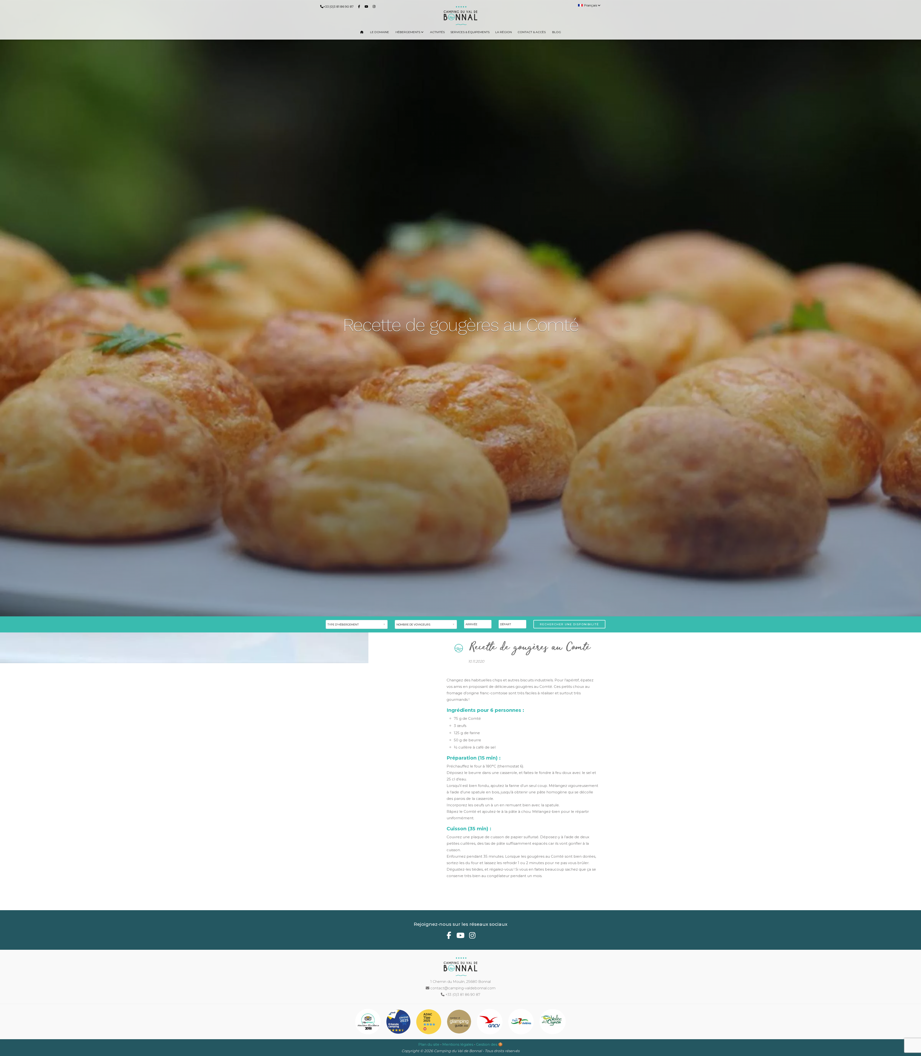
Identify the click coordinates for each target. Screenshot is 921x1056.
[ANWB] (399, 1022)
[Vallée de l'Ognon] (552, 1022)
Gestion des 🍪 (489, 1044)
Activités (437, 32)
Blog (556, 32)
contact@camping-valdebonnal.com (462, 988)
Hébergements (408, 32)
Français (591, 5)
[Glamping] (459, 1022)
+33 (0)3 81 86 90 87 (338, 6)
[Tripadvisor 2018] (368, 1022)
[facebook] (360, 6)
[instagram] (375, 6)
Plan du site (428, 1044)
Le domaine (379, 32)
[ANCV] (490, 1022)
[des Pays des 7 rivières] (521, 1022)
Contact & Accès (532, 32)
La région (503, 32)
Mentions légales (457, 1044)
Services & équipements (470, 32)
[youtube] (367, 6)
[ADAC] (429, 1022)
